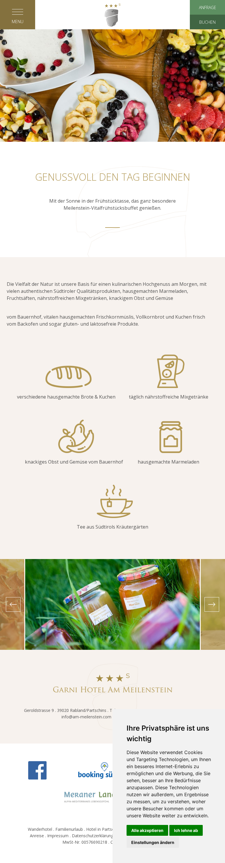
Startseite (112, 47)
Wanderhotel (40, 829)
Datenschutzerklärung (92, 835)
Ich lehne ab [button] (186, 830)
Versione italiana (112, 125)
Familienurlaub (69, 829)
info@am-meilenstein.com (86, 717)
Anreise (37, 835)
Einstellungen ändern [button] (152, 842)
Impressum (58, 835)
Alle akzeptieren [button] (147, 830)
